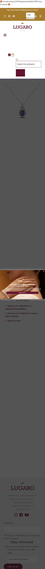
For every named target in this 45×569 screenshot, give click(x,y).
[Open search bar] (17, 60)
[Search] (20, 73)
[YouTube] (13, 16)
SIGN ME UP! (22, 292)
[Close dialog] (43, 271)
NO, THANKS (22, 296)
